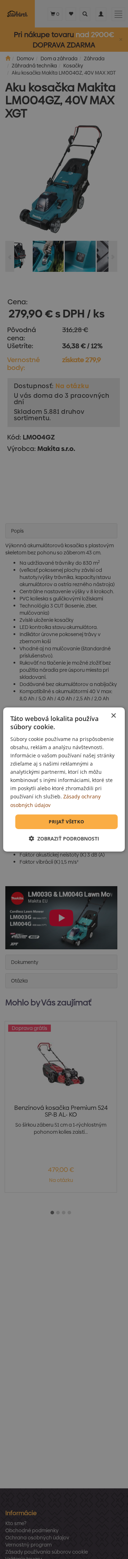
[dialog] (64, 779)
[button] (64, 838)
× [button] (113, 715)
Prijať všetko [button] (66, 821)
